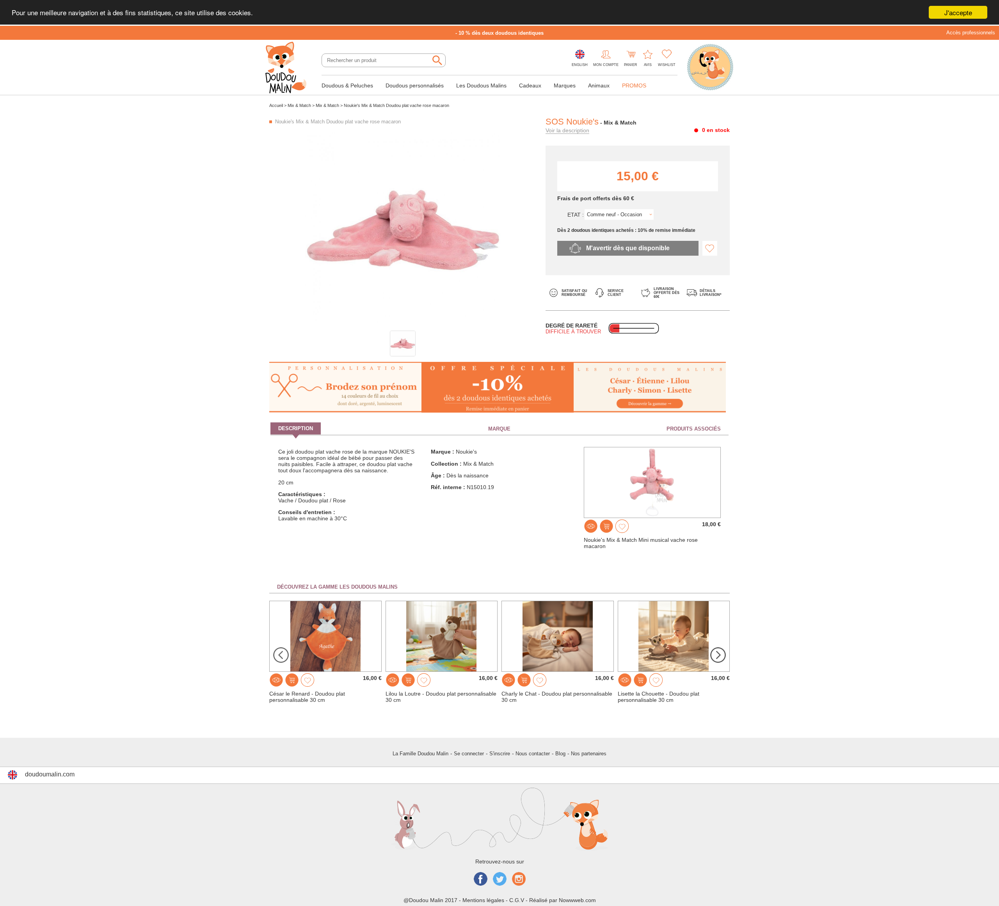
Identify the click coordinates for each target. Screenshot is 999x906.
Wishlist (666, 65)
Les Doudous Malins (481, 85)
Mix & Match (299, 105)
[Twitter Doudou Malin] (499, 879)
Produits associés (694, 429)
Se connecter (469, 753)
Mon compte (606, 65)
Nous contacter (532, 753)
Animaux (599, 85)
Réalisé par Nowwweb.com (562, 900)
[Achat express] (606, 526)
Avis (648, 65)
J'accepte (958, 12)
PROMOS (634, 85)
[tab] (346, 428)
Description (295, 428)
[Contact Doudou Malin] (710, 68)
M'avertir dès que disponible (628, 248)
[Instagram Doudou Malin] (519, 879)
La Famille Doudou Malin (420, 753)
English (580, 65)
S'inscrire (499, 753)
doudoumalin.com (50, 774)
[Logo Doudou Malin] (288, 68)
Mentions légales (483, 900)
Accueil (276, 105)
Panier (630, 65)
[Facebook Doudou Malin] (480, 879)
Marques (565, 85)
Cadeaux (530, 85)
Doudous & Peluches (347, 85)
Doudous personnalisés (415, 85)
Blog (560, 753)
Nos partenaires (588, 753)
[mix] (403, 343)
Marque (499, 429)
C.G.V (516, 900)
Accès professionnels (970, 33)
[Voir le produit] (591, 526)
